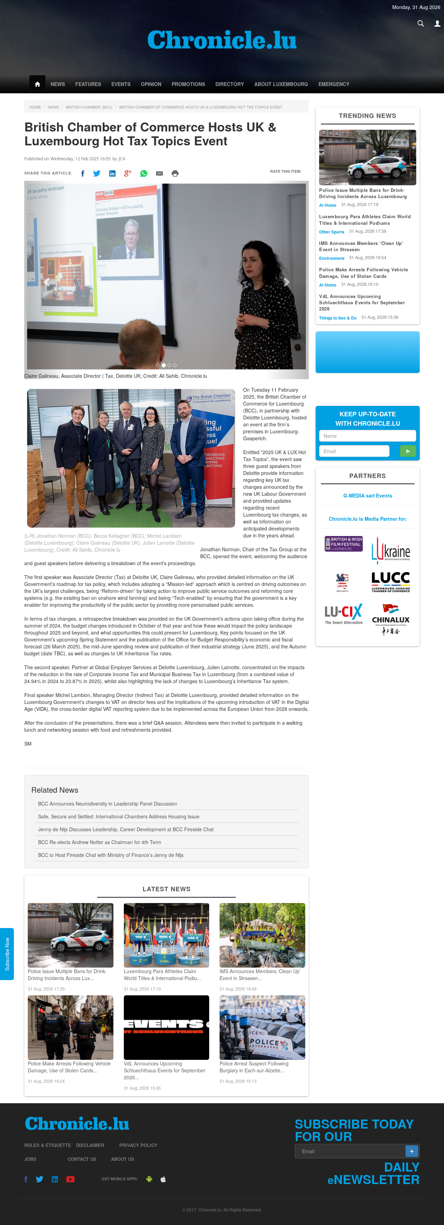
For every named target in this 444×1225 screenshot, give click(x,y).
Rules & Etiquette (47, 1145)
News (58, 83)
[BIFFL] (343, 544)
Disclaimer (90, 1145)
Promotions (188, 83)
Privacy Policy (138, 1145)
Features (88, 83)
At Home (327, 205)
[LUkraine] (391, 550)
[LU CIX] (343, 614)
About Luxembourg (281, 83)
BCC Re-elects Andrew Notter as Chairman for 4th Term (99, 842)
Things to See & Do (338, 318)
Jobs (30, 1159)
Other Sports (331, 232)
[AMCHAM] (343, 583)
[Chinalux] (391, 620)
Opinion (151, 83)
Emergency (333, 83)
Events (120, 83)
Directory (229, 83)
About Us (122, 1159)
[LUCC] (391, 582)
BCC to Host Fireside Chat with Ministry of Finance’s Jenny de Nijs (110, 854)
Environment (331, 258)
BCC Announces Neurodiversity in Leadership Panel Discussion (107, 803)
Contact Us (82, 1159)
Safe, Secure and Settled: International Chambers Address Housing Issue (118, 816)
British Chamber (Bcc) (89, 107)
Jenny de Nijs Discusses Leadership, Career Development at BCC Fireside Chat (126, 829)
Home (35, 107)
